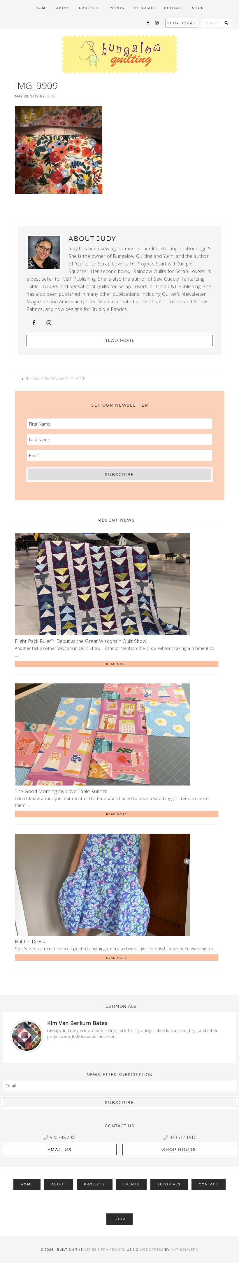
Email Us (60, 1149)
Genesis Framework (105, 1250)
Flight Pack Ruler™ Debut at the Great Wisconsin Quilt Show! (81, 641)
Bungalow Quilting (119, 54)
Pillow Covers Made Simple (55, 379)
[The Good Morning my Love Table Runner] (102, 735)
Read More (119, 340)
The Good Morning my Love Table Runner (61, 791)
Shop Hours (181, 23)
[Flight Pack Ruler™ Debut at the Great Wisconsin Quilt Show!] (102, 585)
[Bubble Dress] (102, 886)
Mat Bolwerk (184, 1250)
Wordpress (152, 1250)
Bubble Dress (30, 941)
